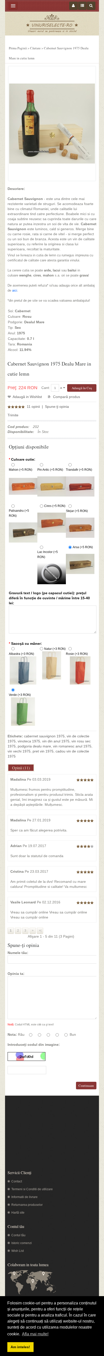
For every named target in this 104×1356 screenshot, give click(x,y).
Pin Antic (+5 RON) (50, 469)
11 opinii (33, 407)
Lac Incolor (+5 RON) (47, 554)
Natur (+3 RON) (55, 649)
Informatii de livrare (24, 1197)
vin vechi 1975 (19, 751)
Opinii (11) (21, 767)
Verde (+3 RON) (20, 695)
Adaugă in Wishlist (27, 397)
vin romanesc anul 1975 (72, 746)
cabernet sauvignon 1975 (44, 736)
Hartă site (17, 1212)
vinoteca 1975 (29, 741)
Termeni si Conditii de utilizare (32, 1189)
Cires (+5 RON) (54, 506)
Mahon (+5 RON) (20, 469)
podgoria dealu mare (34, 746)
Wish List (17, 1251)
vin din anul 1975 (55, 741)
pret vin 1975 (43, 751)
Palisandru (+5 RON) (19, 513)
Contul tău (18, 1235)
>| (40, 930)
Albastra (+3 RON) (21, 654)
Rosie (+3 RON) (77, 654)
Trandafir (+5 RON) (79, 469)
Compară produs (66, 397)
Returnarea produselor (27, 1205)
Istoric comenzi (21, 1243)
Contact (16, 1181)
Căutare (35, 48)
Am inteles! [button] (20, 1347)
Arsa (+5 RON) (83, 547)
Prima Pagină (18, 48)
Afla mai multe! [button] (35, 1334)
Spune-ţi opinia (57, 407)
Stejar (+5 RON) (77, 511)
